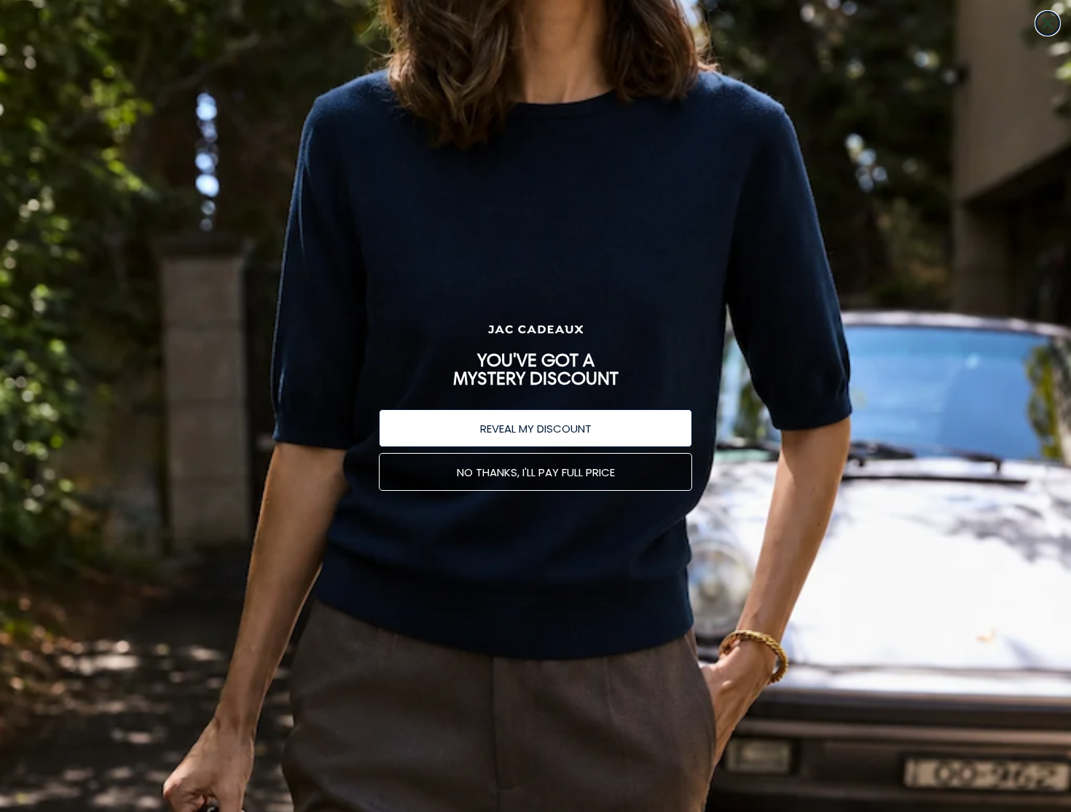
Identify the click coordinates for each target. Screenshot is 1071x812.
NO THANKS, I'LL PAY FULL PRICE (536, 472)
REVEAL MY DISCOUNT (536, 428)
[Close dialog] (1047, 23)
